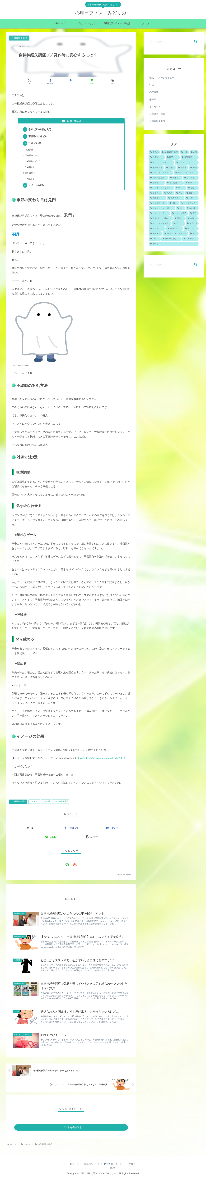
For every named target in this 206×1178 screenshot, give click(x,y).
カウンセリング (94, 1164)
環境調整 (29, 149)
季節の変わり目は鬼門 (39, 129)
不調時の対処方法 (37, 136)
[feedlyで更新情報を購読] (67, 864)
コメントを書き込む (71, 1127)
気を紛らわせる (32, 155)
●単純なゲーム (34, 161)
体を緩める (30, 173)
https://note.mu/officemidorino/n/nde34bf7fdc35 (101, 758)
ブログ (132, 1164)
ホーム (75, 1164)
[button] (113, 81)
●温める (30, 178)
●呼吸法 (30, 167)
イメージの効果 (36, 185)
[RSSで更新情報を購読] (75, 864)
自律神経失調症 (19, 801)
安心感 (47, 801)
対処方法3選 (34, 143)
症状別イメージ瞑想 (114, 1166)
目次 (69, 120)
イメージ (35, 801)
